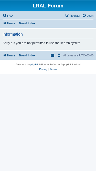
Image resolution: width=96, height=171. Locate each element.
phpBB (34, 64)
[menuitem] (8, 16)
